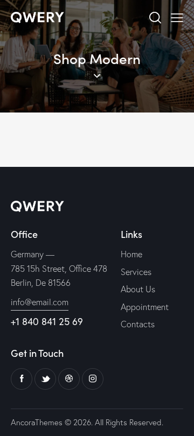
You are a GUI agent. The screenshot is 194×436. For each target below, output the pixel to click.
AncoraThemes (37, 422)
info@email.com (39, 302)
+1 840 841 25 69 (47, 321)
